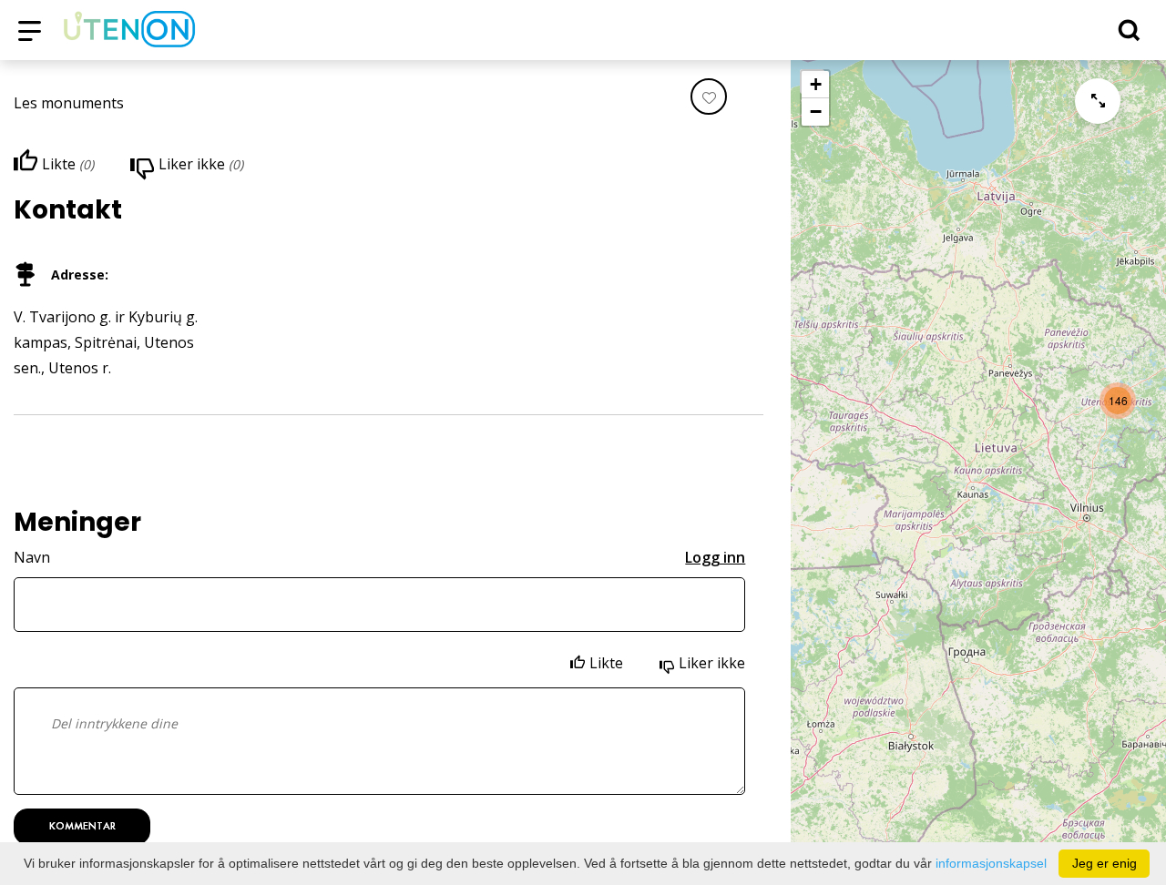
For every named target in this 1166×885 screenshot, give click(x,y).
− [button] (816, 111)
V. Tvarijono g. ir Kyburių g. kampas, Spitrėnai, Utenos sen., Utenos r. (106, 342)
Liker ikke (712, 663)
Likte (606, 663)
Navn (32, 557)
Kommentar (82, 826)
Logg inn (715, 557)
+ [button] (816, 84)
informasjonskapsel (991, 863)
